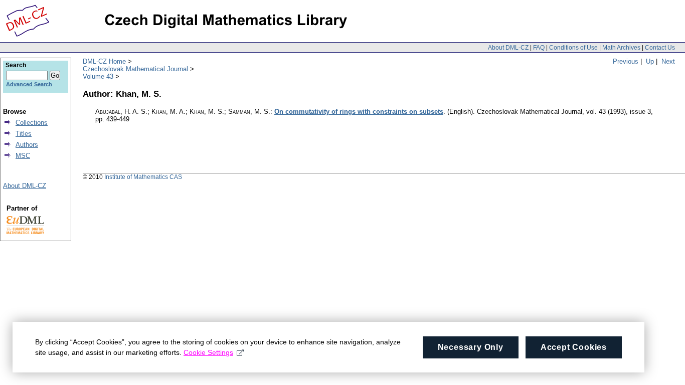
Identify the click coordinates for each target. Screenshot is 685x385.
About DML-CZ (508, 47)
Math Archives (621, 47)
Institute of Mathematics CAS (143, 176)
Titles (24, 133)
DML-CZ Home (104, 61)
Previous (625, 61)
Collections (32, 122)
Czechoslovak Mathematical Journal (135, 69)
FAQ (539, 47)
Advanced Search (29, 84)
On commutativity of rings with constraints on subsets (358, 111)
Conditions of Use (573, 47)
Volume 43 (98, 76)
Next (668, 61)
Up (650, 61)
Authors (27, 144)
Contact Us (660, 47)
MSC (23, 155)
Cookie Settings (208, 352)
